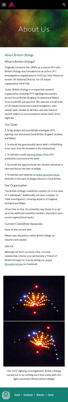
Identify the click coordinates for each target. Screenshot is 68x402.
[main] (34, 28)
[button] (4, 4)
